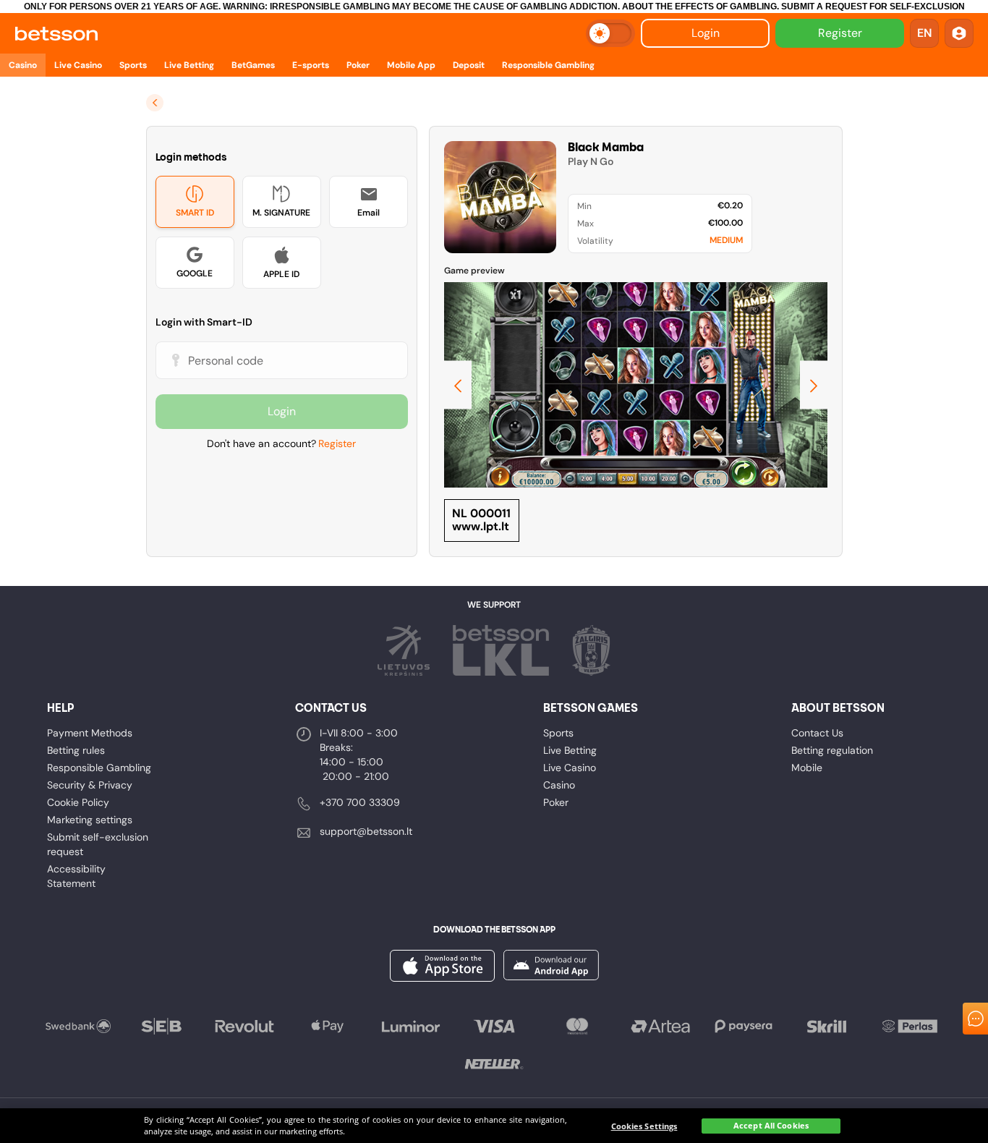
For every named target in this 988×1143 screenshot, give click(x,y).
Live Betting (570, 750)
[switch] (610, 33)
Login (705, 33)
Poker (555, 802)
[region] (494, 1125)
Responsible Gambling (99, 767)
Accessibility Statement (76, 876)
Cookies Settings (644, 1126)
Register (840, 33)
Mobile (806, 767)
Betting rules (76, 750)
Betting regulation (832, 750)
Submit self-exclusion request (97, 844)
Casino (559, 784)
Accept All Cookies (771, 1126)
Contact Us (817, 732)
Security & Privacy (89, 784)
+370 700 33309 (360, 802)
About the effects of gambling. (700, 6)
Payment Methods (89, 732)
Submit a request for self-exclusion (873, 6)
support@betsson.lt (366, 831)
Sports (558, 732)
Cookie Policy (78, 802)
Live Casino (569, 767)
